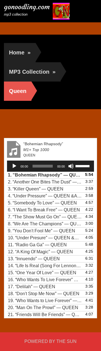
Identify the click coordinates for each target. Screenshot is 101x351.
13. (34, 258)
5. (42, 202)
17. (31, 286)
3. (35, 189)
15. (42, 272)
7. (45, 216)
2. (45, 182)
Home (20, 52)
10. (45, 237)
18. (43, 293)
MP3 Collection (32, 72)
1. (45, 175)
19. (45, 300)
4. (45, 196)
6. (44, 209)
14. (45, 265)
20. (43, 307)
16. (45, 279)
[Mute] (71, 166)
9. (41, 230)
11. (37, 244)
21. (45, 314)
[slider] (83, 166)
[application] (50, 166)
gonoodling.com (27, 7)
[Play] (14, 166)
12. (40, 251)
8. (45, 223)
